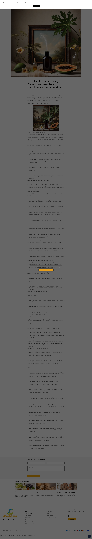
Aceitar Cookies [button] (36, 5)
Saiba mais (46, 269)
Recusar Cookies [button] (28, 5)
